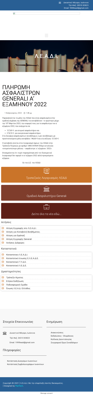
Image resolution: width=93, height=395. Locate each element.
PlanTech (19, 386)
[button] (46, 35)
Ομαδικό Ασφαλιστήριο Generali (46, 196)
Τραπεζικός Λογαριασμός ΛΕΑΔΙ (46, 178)
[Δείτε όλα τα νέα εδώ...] (46, 207)
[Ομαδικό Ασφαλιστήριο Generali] (46, 189)
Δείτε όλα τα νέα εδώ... (46, 214)
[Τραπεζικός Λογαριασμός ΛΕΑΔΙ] (46, 171)
